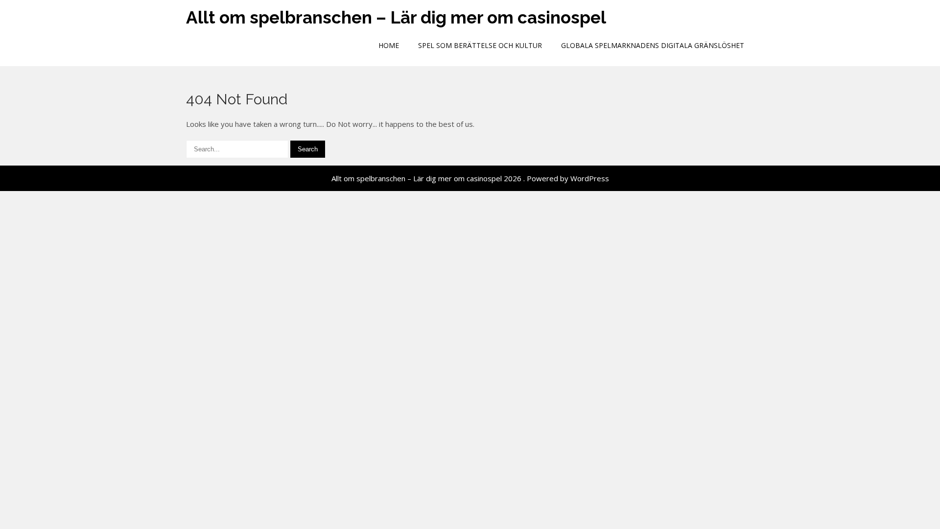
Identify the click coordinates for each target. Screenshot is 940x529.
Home (388, 45)
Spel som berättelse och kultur (480, 45)
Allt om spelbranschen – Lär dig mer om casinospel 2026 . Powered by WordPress (470, 178)
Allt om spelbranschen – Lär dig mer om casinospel (396, 17)
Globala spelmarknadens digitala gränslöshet (652, 45)
